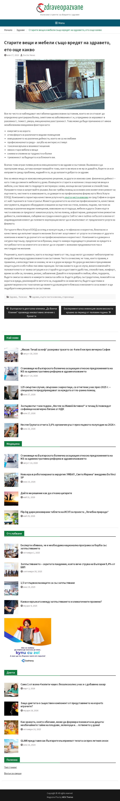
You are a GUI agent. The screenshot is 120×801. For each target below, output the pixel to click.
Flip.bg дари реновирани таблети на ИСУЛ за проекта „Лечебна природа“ (65, 512)
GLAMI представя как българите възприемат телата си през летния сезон (64, 740)
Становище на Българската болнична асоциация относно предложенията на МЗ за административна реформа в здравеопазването (67, 370)
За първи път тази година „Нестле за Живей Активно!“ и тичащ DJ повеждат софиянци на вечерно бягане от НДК (66, 407)
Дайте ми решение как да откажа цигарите (46, 493)
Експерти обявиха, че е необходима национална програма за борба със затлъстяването (64, 547)
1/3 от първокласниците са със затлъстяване (48, 583)
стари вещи (68, 297)
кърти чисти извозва (50, 297)
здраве (35, 297)
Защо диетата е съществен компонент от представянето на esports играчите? (62, 704)
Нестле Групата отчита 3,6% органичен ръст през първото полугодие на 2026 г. (68, 424)
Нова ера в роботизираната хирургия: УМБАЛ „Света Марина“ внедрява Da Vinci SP (68, 476)
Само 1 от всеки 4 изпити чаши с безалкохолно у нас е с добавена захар (63, 684)
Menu (61, 23)
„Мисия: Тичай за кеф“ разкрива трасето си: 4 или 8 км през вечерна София (65, 349)
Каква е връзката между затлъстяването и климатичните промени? (61, 601)
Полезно (23, 297)
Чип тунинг (10, 767)
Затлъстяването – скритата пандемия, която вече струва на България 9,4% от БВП (68, 565)
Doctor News (29, 55)
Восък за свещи (12, 773)
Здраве (13, 297)
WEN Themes (67, 797)
